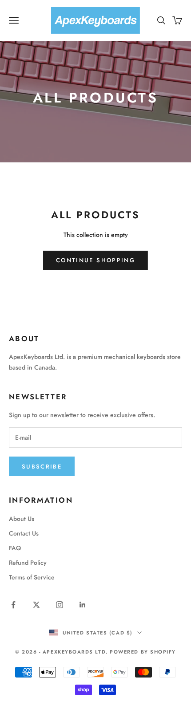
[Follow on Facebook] (13, 604)
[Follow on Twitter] (36, 604)
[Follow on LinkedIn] (82, 604)
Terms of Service (32, 577)
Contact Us (24, 533)
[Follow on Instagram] (59, 604)
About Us (21, 518)
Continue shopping (95, 260)
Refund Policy (28, 562)
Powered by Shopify (143, 651)
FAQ (15, 548)
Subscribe (42, 466)
